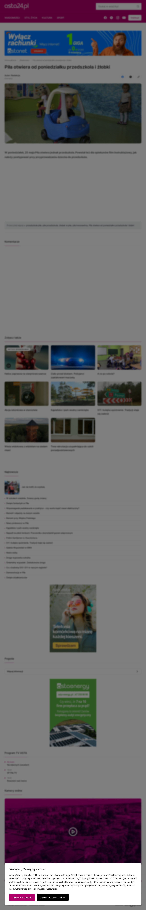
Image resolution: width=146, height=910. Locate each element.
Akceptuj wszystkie (22, 897)
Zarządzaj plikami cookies (53, 897)
